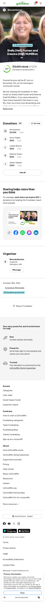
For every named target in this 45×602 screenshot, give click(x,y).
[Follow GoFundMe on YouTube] (9, 523)
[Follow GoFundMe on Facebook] (4, 523)
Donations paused (24, 45)
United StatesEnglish (24, 516)
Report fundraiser (24, 306)
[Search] (4, 3)
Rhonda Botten (17, 259)
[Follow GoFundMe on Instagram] (18, 523)
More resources (10, 504)
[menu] (40, 3)
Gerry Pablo (15, 138)
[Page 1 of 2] (22, 57)
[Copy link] (9, 232)
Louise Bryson (16, 146)
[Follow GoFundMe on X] (14, 523)
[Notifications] (35, 3)
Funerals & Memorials (14, 288)
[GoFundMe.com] (22, 3)
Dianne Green (16, 154)
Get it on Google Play (10, 531)
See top (36, 123)
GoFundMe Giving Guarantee (23, 368)
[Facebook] (15, 232)
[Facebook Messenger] (29, 232)
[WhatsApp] (22, 232)
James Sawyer (16, 162)
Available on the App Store (24, 531)
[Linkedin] (36, 232)
